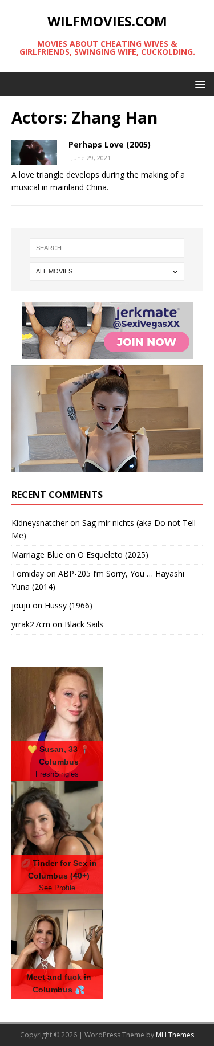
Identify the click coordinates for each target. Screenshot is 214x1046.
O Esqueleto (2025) (113, 554)
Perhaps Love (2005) (109, 144)
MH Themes (175, 1035)
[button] (198, 83)
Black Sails (83, 624)
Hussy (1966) (68, 605)
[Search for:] (107, 248)
